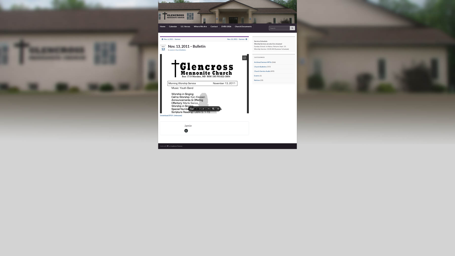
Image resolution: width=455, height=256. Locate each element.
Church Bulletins (180, 50)
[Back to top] (450, 251)
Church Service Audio (262, 71)
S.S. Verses (185, 26)
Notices (257, 80)
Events (256, 76)
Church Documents (243, 26)
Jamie (172, 50)
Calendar (173, 26)
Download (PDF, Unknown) (171, 115)
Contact (214, 26)
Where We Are (200, 26)
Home (162, 26)
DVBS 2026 (226, 26)
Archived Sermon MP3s (262, 62)
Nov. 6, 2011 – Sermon (172, 39)
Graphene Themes (176, 146)
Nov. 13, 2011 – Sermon (236, 39)
